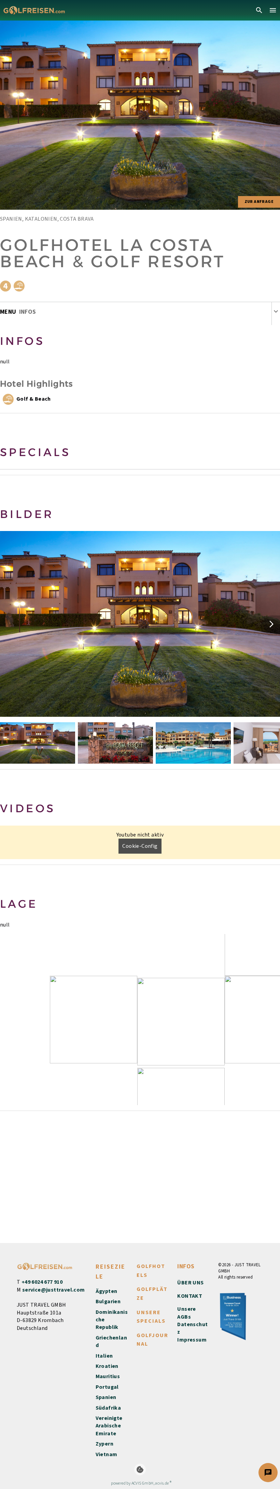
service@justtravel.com (53, 1290)
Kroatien (107, 1366)
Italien (104, 1356)
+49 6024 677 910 (42, 1282)
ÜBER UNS (190, 1282)
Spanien (106, 1397)
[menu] (273, 10)
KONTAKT (189, 1296)
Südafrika (108, 1408)
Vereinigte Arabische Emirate (109, 1425)
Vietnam (106, 1454)
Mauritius (108, 1376)
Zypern (104, 1444)
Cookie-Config (139, 846)
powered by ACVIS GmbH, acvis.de (140, 1483)
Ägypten (106, 1291)
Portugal (107, 1387)
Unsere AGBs (186, 1312)
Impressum (192, 1340)
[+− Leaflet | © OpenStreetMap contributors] (140, 1019)
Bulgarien (108, 1301)
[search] (259, 10)
